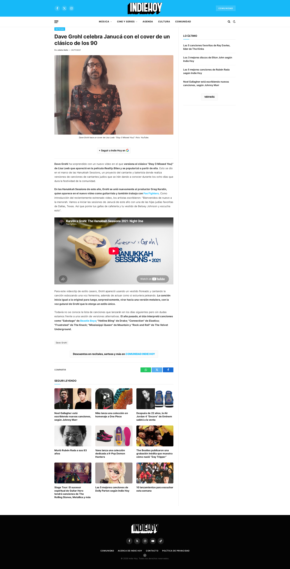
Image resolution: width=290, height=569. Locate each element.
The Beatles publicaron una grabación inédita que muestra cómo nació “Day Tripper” (154, 453)
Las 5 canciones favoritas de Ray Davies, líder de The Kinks (206, 47)
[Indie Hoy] (145, 8)
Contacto (152, 550)
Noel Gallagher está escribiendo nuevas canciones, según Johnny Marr (72, 416)
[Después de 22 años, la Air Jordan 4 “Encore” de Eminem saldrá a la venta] (154, 398)
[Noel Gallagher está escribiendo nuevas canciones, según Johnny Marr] (72, 398)
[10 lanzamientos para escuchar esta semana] (154, 473)
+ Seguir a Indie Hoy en (112, 150)
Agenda (148, 21)
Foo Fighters (151, 193)
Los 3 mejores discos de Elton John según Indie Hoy (207, 59)
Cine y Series (126, 21)
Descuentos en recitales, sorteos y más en (114, 353)
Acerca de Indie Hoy (130, 550)
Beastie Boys (88, 320)
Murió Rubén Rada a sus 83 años (70, 452)
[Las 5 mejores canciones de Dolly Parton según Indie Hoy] (113, 473)
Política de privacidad (176, 550)
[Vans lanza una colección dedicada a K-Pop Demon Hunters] (113, 436)
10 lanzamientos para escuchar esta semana (154, 489)
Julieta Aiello (62, 50)
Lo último (190, 35)
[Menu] (56, 21)
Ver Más (209, 96)
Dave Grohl (61, 342)
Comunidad (225, 8)
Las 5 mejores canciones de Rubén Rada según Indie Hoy (206, 71)
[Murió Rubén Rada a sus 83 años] (72, 436)
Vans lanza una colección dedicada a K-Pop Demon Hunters (110, 453)
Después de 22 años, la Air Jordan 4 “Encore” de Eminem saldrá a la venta (154, 416)
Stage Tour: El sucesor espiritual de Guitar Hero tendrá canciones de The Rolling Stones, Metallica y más (72, 492)
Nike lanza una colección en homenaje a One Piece (111, 415)
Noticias (60, 29)
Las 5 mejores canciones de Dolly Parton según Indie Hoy (112, 489)
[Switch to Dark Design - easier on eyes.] (234, 21)
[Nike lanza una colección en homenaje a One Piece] (113, 398)
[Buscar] (229, 21)
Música (104, 21)
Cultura (164, 21)
